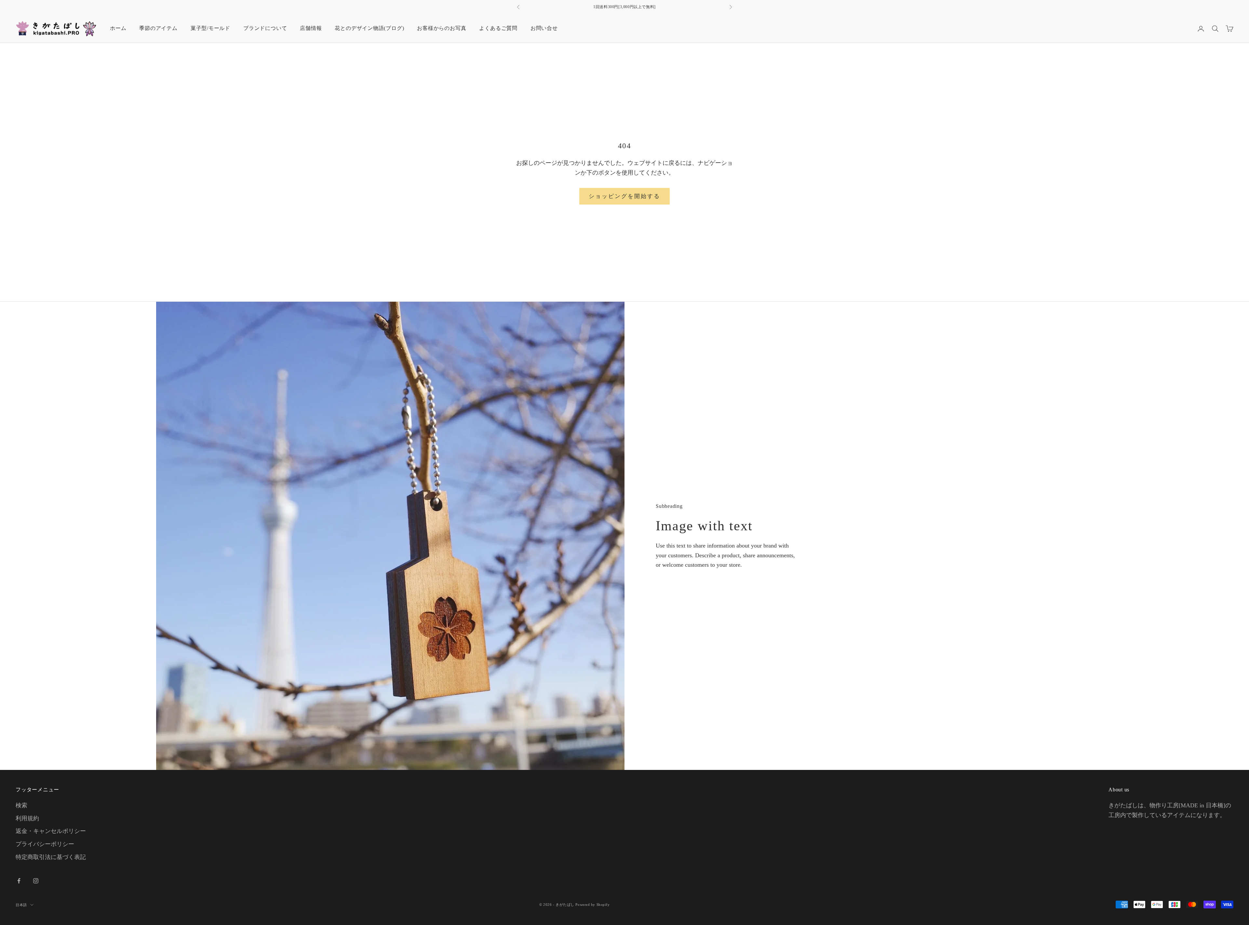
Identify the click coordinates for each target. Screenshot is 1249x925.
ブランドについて (265, 28)
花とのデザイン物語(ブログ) (369, 28)
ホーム (118, 28)
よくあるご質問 (498, 28)
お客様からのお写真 (441, 28)
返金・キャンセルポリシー (51, 831)
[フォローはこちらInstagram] (36, 881)
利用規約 (27, 818)
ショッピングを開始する (625, 196)
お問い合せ (544, 28)
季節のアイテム (158, 28)
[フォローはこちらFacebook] (19, 881)
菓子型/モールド (210, 28)
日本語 (21, 905)
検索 (21, 805)
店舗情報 (311, 28)
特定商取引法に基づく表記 (51, 857)
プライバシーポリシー (45, 844)
